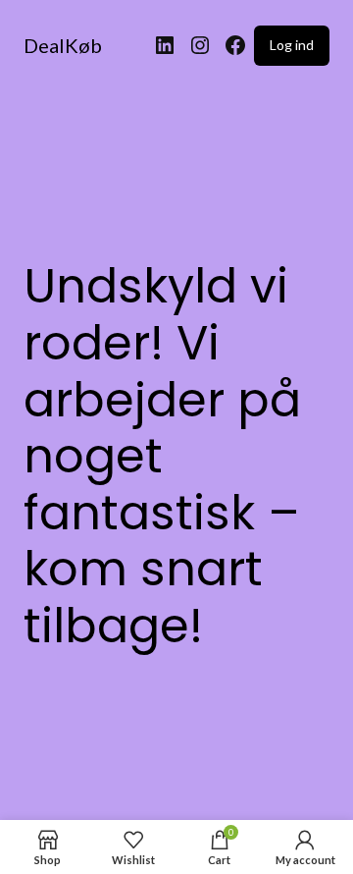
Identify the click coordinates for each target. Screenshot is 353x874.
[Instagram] (200, 45)
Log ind (292, 44)
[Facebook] (235, 45)
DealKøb (63, 45)
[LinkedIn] (164, 45)
